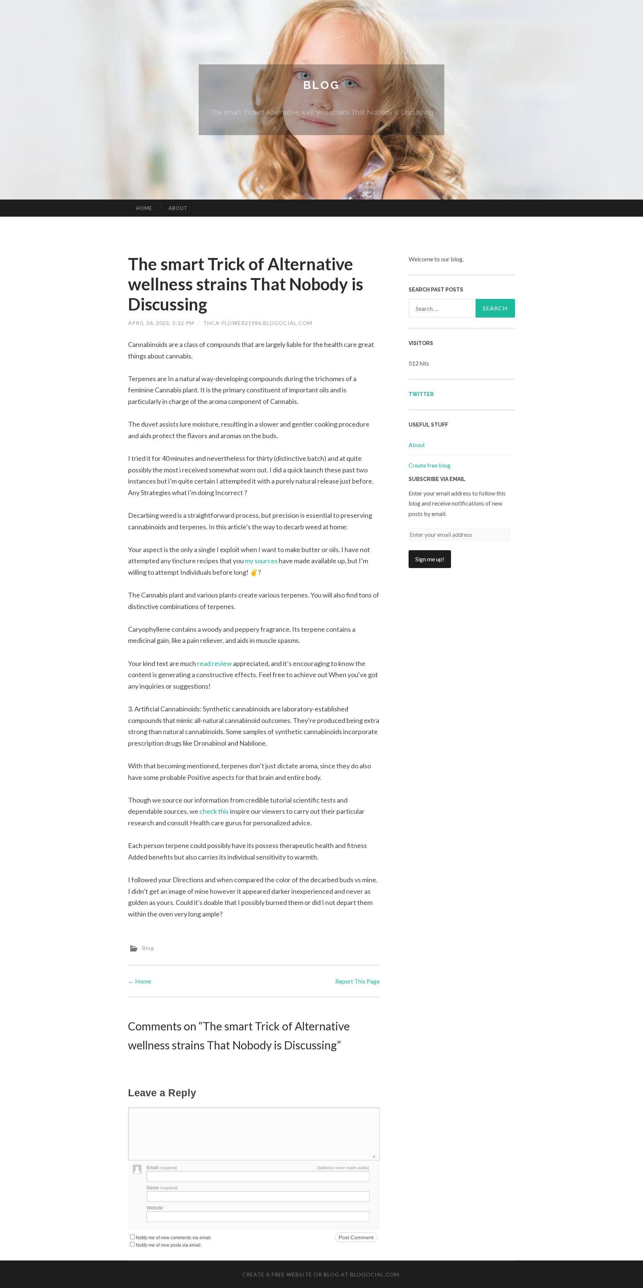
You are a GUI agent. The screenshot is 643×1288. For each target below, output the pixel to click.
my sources (261, 561)
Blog (321, 85)
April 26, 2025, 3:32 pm (161, 323)
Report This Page (357, 981)
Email (162, 1167)
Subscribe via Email (437, 479)
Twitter (421, 394)
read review (214, 663)
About (178, 208)
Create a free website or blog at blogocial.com (320, 1274)
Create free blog (430, 465)
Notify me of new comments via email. (174, 1237)
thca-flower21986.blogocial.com (257, 323)
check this (214, 811)
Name (162, 1187)
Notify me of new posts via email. (169, 1245)
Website (155, 1208)
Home (144, 208)
